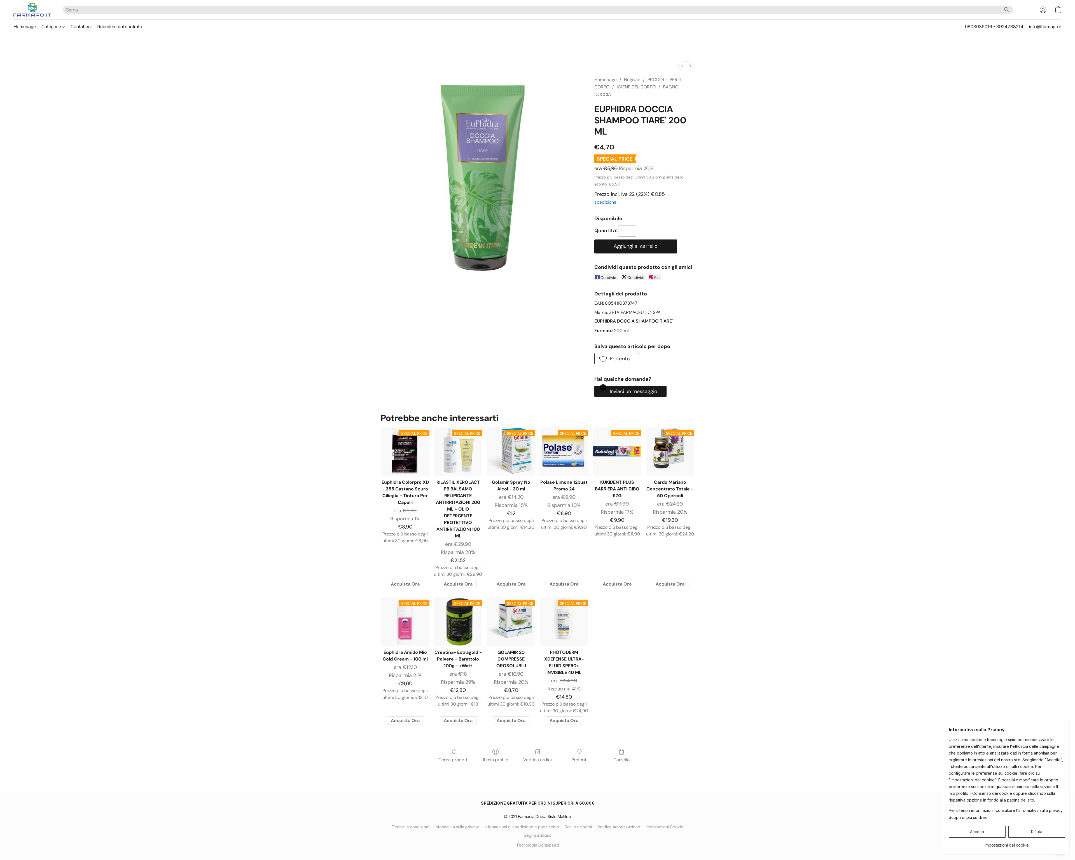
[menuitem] (682, 66)
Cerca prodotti (453, 760)
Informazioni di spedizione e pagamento (522, 826)
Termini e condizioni (410, 826)
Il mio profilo (495, 760)
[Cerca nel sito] (1006, 9)
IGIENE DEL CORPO (636, 87)
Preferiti (579, 760)
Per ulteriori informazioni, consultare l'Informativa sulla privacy (1006, 810)
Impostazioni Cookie (664, 826)
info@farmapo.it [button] (1045, 26)
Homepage (24, 26)
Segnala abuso (537, 835)
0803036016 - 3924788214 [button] (994, 26)
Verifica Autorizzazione (618, 826)
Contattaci (81, 26)
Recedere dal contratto (120, 26)
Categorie (51, 26)
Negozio (632, 80)
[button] (32, 10)
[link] (1007, 843)
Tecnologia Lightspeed (537, 845)
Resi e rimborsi (578, 826)
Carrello (621, 760)
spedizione (605, 202)
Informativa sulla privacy (457, 826)
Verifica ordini (537, 760)
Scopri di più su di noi (968, 817)
